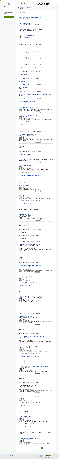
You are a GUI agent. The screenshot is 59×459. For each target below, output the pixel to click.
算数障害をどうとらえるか (25, 194)
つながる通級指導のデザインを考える (27, 416)
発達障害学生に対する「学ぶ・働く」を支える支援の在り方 (30, 356)
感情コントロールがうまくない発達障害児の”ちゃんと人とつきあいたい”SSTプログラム (35, 366)
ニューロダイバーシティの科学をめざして (27, 55)
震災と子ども (23, 81)
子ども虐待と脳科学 (24, 74)
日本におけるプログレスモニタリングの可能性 (28, 203)
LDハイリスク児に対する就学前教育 (26, 276)
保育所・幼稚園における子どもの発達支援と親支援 (29, 385)
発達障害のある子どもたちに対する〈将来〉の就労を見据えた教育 (32, 29)
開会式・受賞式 (23, 12)
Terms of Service (3, 455)
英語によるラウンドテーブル (25, 214)
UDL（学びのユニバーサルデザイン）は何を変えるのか (30, 346)
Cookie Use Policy (15, 455)
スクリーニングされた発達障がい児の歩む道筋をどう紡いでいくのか (32, 396)
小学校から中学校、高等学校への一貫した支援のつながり (30, 134)
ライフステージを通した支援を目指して (27, 35)
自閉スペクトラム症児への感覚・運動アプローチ (29, 101)
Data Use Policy (9, 455)
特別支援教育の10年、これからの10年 (26, 107)
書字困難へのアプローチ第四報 (26, 375)
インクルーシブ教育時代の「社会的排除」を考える (29, 115)
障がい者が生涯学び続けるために (26, 165)
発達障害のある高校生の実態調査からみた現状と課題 (29, 222)
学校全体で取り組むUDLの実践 (26, 124)
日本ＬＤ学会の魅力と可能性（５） (26, 23)
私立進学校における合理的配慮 (25, 285)
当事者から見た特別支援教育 (25, 154)
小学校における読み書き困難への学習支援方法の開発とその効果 (30, 265)
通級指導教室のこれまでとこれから (26, 316)
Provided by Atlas (46, 457)
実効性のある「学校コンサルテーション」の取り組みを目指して (30, 17)
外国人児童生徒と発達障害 (24, 185)
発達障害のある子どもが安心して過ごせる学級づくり (29, 438)
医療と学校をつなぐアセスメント (26, 405)
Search (6, 11)
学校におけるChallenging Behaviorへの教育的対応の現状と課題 (31, 67)
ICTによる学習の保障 (24, 87)
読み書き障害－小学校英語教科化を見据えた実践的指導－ (30, 175)
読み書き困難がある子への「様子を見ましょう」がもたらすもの (30, 244)
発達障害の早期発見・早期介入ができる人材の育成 (28, 305)
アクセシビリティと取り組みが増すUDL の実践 (28, 42)
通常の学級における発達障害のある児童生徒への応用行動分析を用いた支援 (33, 144)
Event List (18, 7)
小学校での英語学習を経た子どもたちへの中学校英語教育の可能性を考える (33, 336)
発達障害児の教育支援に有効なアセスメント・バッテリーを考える (31, 296)
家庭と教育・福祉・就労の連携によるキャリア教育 (29, 426)
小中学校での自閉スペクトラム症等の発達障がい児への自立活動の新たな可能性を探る (34, 255)
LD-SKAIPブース (23, 232)
